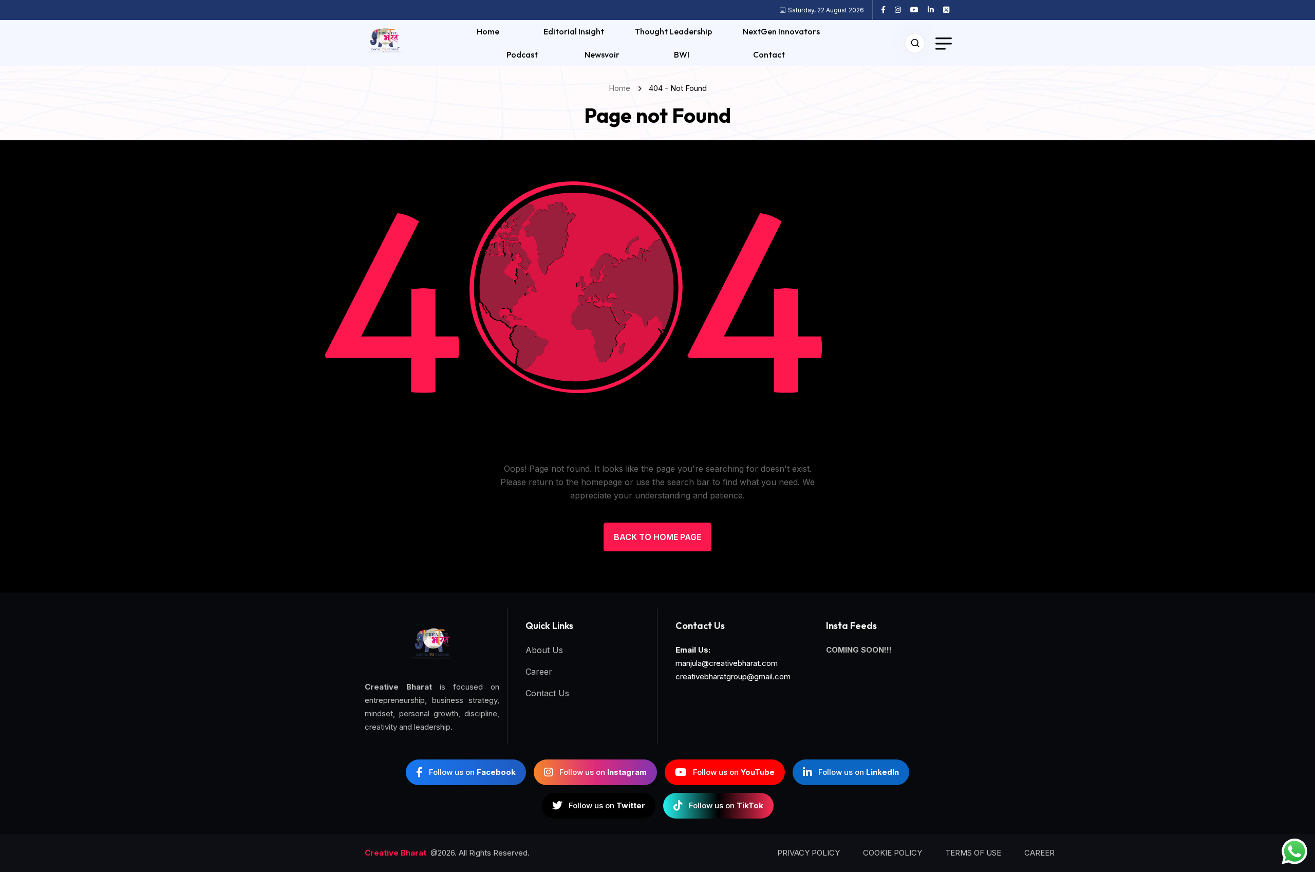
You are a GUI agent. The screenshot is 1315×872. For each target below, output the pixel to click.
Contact (769, 54)
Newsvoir (602, 54)
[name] (887, 9)
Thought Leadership (673, 31)
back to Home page (657, 537)
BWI (681, 54)
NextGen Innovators (781, 31)
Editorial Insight (573, 31)
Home (488, 31)
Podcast (522, 54)
